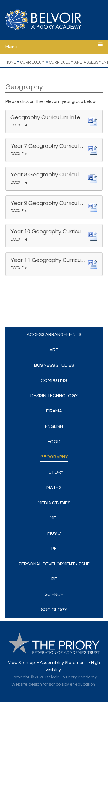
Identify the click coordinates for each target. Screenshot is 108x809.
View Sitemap (21, 663)
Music (54, 533)
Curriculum (32, 62)
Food (54, 442)
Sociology (54, 610)
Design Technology (54, 396)
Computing (54, 380)
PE (54, 548)
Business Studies (54, 365)
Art (54, 350)
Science (54, 594)
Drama (54, 411)
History (54, 472)
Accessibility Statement (63, 663)
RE (54, 579)
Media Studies (54, 503)
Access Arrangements (54, 334)
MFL (54, 518)
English (54, 426)
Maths (54, 487)
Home (10, 62)
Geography (54, 457)
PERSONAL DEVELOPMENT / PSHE (54, 564)
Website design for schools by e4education (53, 684)
